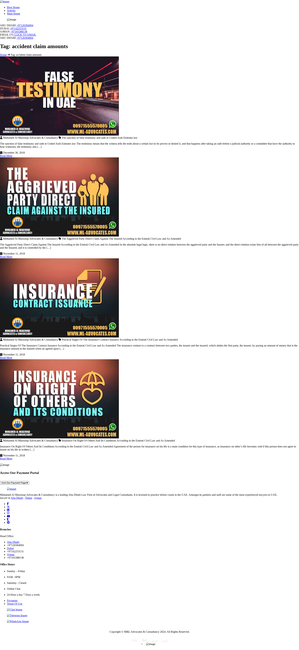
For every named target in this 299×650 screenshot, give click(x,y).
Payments (12, 600)
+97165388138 (18, 31)
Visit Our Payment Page (13, 483)
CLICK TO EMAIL (25, 34)
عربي (155, 640)
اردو (165, 640)
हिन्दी (144, 640)
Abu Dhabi (17, 497)
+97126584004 (24, 25)
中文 (134, 640)
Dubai (28, 497)
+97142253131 (18, 28)
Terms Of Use (14, 603)
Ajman (38, 497)
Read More (6, 155)
